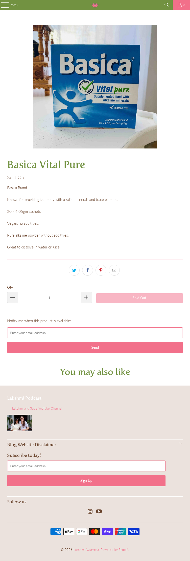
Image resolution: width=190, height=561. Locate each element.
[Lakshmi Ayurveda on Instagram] (90, 512)
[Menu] (2, 5)
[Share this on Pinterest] (100, 270)
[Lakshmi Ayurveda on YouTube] (99, 512)
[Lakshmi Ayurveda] (95, 5)
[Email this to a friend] (114, 270)
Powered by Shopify (115, 550)
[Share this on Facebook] (87, 270)
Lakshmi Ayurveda (86, 550)
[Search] (166, 5)
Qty (10, 287)
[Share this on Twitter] (74, 270)
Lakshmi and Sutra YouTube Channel (37, 408)
